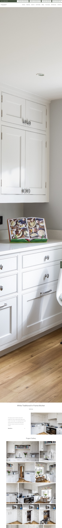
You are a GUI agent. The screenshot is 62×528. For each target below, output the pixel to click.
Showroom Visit (35, 1)
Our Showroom (53, 4)
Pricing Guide (23, 1)
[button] (16, 428)
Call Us (4, 1)
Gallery (43, 4)
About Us (32, 4)
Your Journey (47, 4)
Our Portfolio (38, 4)
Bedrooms (28, 4)
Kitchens (23, 4)
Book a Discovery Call (57, 1)
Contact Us (59, 4)
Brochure (46, 1)
